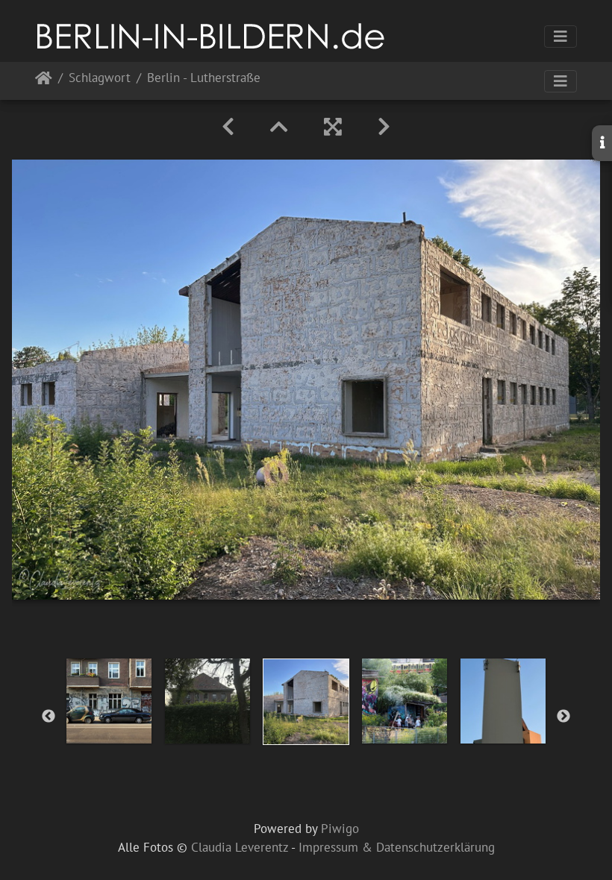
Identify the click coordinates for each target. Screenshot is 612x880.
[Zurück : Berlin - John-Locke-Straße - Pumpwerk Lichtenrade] (228, 126)
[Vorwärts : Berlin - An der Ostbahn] (384, 126)
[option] (109, 701)
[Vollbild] (333, 126)
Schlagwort (100, 79)
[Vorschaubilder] (279, 126)
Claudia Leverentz (239, 847)
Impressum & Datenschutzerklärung (397, 847)
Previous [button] (48, 716)
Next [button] (563, 716)
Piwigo (340, 828)
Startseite (43, 81)
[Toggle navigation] (560, 36)
